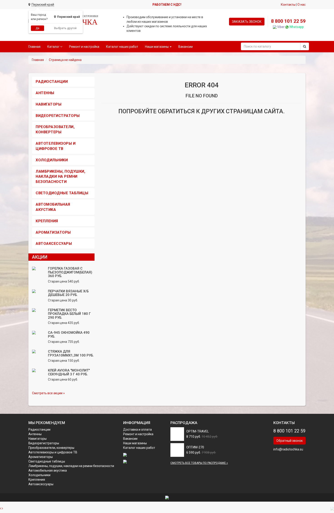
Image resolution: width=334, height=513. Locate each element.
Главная (34, 46)
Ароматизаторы (53, 232)
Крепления (47, 221)
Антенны (45, 93)
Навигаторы (48, 104)
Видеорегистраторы (58, 116)
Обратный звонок (289, 440)
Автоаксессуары (54, 243)
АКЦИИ (39, 257)
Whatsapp (296, 27)
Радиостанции (52, 81)
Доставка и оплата (137, 429)
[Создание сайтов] (167, 497)
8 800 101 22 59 (288, 21)
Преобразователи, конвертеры (51, 448)
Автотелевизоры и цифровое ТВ (52, 452)
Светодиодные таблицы (62, 193)
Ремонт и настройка (84, 46)
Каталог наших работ (122, 46)
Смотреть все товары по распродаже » (199, 463)
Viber (281, 27)
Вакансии (185, 46)
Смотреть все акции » (48, 393)
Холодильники (52, 160)
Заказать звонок (247, 21)
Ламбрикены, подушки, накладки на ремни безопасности (60, 176)
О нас (301, 4)
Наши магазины (135, 443)
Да (37, 28)
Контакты (288, 4)
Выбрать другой (65, 28)
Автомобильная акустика (47, 470)
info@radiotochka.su (288, 449)
